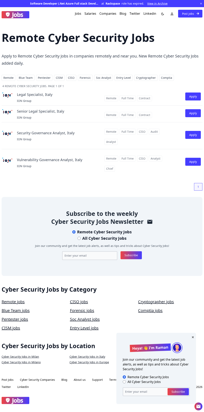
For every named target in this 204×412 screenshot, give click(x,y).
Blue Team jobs (16, 310)
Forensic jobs (82, 310)
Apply (193, 96)
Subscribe (131, 255)
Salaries (90, 13)
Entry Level (123, 78)
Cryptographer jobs (156, 301)
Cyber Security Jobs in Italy (87, 356)
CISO (71, 78)
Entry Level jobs (84, 328)
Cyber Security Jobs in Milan (20, 356)
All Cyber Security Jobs (104, 238)
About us (80, 380)
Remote (8, 78)
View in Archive (157, 3)
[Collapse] (198, 406)
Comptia (166, 78)
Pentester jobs (15, 319)
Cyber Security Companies (37, 380)
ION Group (24, 101)
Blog (123, 13)
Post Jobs (8, 380)
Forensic (85, 78)
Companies (107, 13)
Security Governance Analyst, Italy (46, 133)
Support (97, 380)
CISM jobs (11, 328)
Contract (144, 98)
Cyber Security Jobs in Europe (89, 362)
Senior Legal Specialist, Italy (40, 111)
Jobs (78, 13)
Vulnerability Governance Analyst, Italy (49, 159)
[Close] (192, 336)
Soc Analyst (103, 78)
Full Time (128, 98)
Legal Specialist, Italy (34, 94)
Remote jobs (13, 301)
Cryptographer (146, 78)
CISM (59, 78)
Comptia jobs (150, 310)
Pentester (44, 78)
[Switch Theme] (161, 13)
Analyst (111, 142)
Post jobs (188, 14)
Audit (154, 131)
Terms (113, 380)
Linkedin (149, 13)
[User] (171, 13)
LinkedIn (23, 387)
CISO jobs (79, 301)
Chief (109, 168)
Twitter (134, 13)
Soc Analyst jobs (85, 319)
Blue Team (26, 78)
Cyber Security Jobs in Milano (21, 362)
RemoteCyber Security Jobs (104, 232)
